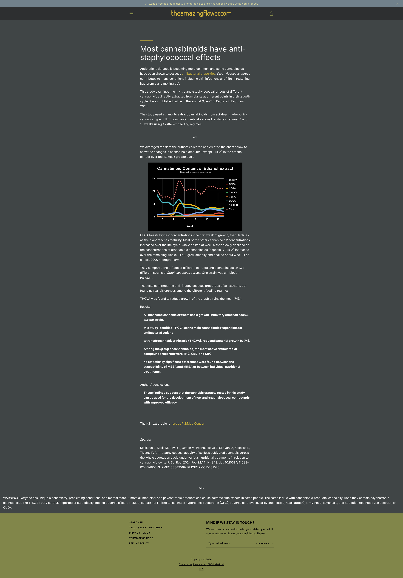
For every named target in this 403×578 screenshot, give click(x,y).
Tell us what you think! (146, 527)
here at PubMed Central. (188, 423)
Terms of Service (141, 538)
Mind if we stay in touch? (230, 523)
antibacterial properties (198, 73)
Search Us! (137, 522)
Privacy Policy (139, 532)
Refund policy (139, 543)
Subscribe (263, 543)
